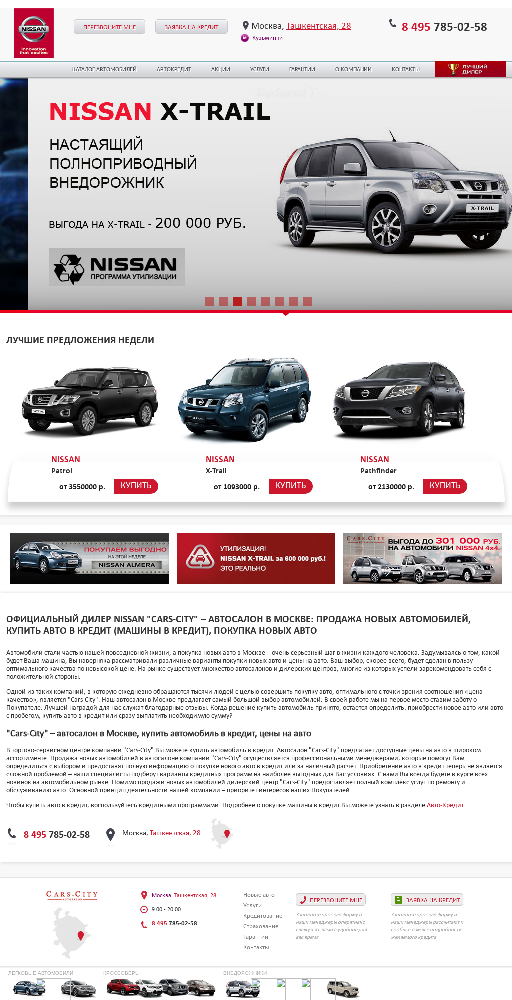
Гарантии (303, 70)
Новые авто (259, 894)
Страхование (261, 926)
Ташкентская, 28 (319, 25)
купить (136, 486)
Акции (221, 70)
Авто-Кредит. (446, 805)
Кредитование (263, 916)
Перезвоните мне (110, 27)
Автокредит (174, 70)
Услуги (260, 70)
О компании (354, 70)
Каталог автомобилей (104, 70)
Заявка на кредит (191, 27)
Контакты (406, 70)
